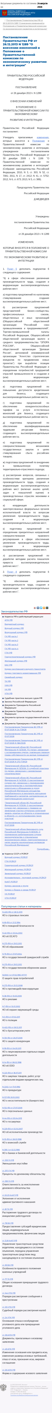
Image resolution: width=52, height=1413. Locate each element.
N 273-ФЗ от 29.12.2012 (12, 943)
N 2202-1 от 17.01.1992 (11, 1087)
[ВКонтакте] (38, 607)
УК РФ (8, 689)
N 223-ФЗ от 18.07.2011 (12, 1073)
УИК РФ (8, 685)
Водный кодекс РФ (14, 628)
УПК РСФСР (10, 898)
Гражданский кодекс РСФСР (19, 865)
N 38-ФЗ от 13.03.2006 (12, 996)
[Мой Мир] (47, 607)
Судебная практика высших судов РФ (23, 698)
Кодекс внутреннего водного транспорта (25, 669)
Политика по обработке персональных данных (24, 1395)
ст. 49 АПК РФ (8, 1349)
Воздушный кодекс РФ (16, 632)
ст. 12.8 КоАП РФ (9, 1241)
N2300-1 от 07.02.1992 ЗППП (14, 975)
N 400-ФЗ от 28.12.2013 (12, 912)
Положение (38, 141)
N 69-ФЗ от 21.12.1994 (11, 922)
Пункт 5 (12, 269)
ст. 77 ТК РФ (7, 1279)
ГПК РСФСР (10, 861)
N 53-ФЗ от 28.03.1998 (12, 1139)
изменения (43, 137)
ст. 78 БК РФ (7, 1223)
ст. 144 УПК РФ (8, 1293)
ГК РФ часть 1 (11, 636)
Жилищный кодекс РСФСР (18, 869)
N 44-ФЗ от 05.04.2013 (12, 1118)
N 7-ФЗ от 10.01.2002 (11, 1006)
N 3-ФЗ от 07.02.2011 (11, 1017)
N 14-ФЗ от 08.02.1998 (11, 1062)
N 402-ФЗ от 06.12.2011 (12, 1027)
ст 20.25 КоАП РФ (10, 1195)
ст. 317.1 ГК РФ (8, 1171)
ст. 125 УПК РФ (8, 1307)
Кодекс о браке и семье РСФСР (20, 890)
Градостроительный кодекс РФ (20, 657)
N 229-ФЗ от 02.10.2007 (12, 1129)
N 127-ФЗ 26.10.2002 (10, 1097)
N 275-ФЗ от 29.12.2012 (12, 964)
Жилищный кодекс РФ (16, 661)
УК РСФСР (10, 894)
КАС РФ (8, 665)
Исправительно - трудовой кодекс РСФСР (25, 877)
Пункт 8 (12, 572)
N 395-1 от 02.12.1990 (11, 1150)
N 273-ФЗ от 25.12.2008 (12, 985)
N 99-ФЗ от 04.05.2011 (11, 1048)
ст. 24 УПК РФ (8, 1317)
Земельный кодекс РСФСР (18, 873)
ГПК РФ (8, 653)
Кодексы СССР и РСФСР (16, 854)
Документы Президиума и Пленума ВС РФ (26, 723)
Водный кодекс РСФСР (16, 857)
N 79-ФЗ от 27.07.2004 (12, 954)
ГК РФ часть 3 (11, 644)
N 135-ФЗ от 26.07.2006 (12, 1038)
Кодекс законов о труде (16, 886)
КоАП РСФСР (11, 881)
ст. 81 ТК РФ (7, 1209)
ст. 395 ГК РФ (8, 1181)
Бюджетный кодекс (14, 624)
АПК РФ (9, 620)
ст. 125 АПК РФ (8, 1370)
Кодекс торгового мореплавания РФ (23, 673)
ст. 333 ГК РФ (8, 1160)
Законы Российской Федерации (21, 701)
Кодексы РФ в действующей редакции (24, 616)
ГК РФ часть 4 (11, 648)
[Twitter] (41, 607)
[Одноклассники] (44, 607)
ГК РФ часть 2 (11, 640)
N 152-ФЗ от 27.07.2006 (12, 1108)
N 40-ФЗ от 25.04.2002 (12, 933)
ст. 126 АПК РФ (8, 1335)
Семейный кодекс (14, 677)
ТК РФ (8, 681)
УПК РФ (8, 693)
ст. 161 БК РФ (7, 1265)
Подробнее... (43, 849)
